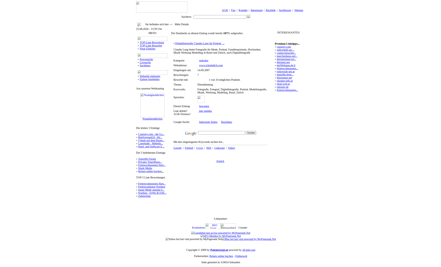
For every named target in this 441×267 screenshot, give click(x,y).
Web (208, 147)
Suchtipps (145, 65)
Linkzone (219, 147)
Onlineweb (241, 256)
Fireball (189, 147)
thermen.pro (283, 62)
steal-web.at (283, 83)
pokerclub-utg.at (286, 71)
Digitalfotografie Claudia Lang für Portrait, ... (199, 43)
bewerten (204, 106)
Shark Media (145, 168)
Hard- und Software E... (151, 146)
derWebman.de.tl (286, 65)
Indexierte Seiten (208, 122)
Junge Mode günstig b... (151, 189)
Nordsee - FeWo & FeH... (152, 192)
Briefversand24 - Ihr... (150, 137)
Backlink (271, 10)
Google (177, 147)
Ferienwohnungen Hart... (152, 165)
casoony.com (284, 46)
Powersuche (146, 59)
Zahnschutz (144, 196)
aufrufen (203, 60)
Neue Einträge (147, 48)
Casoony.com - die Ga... (151, 134)
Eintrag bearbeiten (150, 79)
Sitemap (298, 10)
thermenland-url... (286, 59)
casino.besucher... (286, 53)
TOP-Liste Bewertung (152, 42)
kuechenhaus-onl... (287, 56)
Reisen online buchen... (151, 171)
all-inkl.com (248, 249)
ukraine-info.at (285, 80)
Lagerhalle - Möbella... (150, 143)
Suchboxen (285, 10)
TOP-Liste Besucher (151, 45)
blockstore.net (284, 77)
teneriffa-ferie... (285, 74)
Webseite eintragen (150, 76)
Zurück (220, 161)
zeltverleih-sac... (285, 49)
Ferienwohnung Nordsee (151, 186)
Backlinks (226, 122)
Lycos (199, 147)
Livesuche (145, 62)
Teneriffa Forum (147, 158)
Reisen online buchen (221, 256)
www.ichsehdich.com (211, 65)
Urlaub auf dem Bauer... (151, 140)
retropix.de (283, 87)
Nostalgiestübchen (152, 118)
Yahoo (231, 147)
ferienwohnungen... (287, 68)
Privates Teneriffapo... (150, 162)
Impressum (257, 10)
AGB (225, 10)
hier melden (205, 111)
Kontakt (243, 10)
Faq (233, 10)
